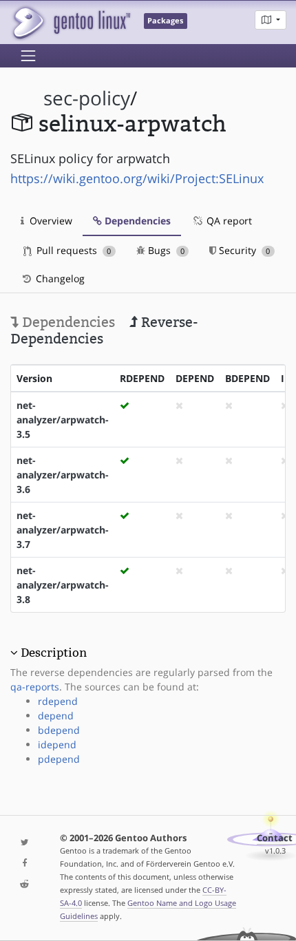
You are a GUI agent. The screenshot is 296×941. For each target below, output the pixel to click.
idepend (57, 744)
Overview (49, 220)
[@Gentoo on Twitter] (24, 843)
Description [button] (54, 652)
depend (56, 715)
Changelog (59, 278)
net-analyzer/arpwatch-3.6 (63, 475)
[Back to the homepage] (70, 22)
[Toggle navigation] (28, 55)
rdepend (58, 701)
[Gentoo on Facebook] (24, 863)
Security (243, 250)
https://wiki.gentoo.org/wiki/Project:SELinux (137, 178)
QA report (228, 220)
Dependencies (136, 220)
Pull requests (72, 250)
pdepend (59, 758)
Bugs (164, 250)
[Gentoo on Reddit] (24, 885)
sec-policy (86, 98)
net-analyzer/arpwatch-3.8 (63, 585)
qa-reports (34, 686)
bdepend (59, 730)
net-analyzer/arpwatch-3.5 (63, 420)
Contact (275, 838)
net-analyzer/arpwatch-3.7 (63, 530)
